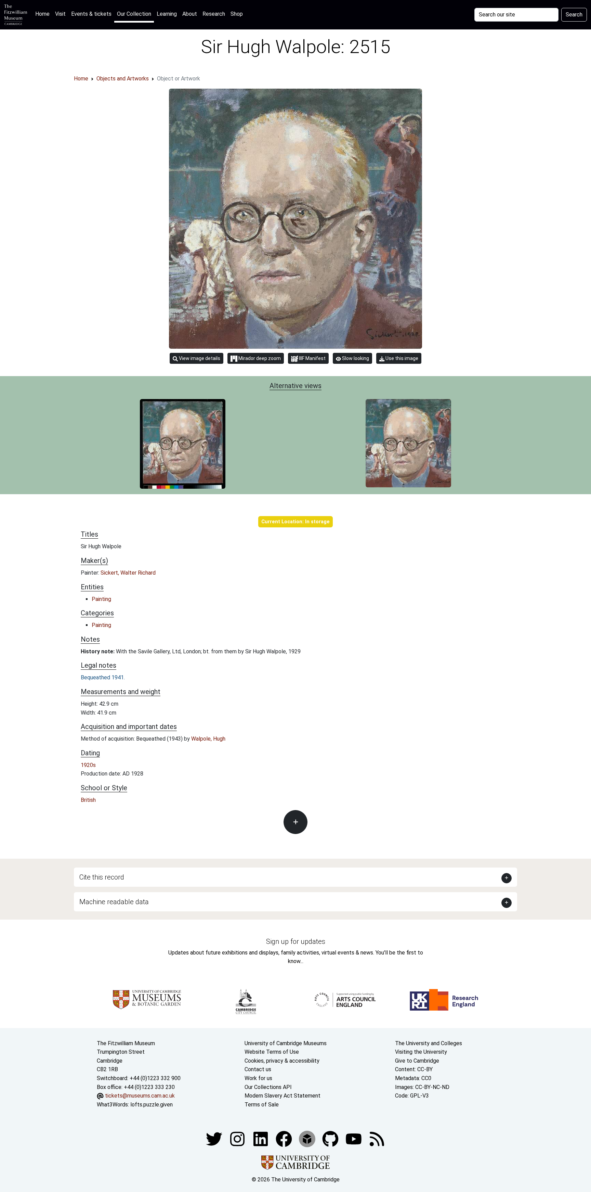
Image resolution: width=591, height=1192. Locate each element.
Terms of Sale (262, 1104)
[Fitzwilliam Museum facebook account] (261, 1139)
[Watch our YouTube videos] (354, 1139)
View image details (199, 358)
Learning (167, 14)
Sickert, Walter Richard (128, 572)
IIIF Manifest (312, 358)
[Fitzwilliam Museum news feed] (377, 1139)
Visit (60, 14)
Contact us (258, 1069)
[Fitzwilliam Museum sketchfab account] (307, 1139)
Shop (237, 14)
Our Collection (134, 14)
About (189, 14)
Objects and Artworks (122, 78)
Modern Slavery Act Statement (282, 1095)
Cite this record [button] (101, 877)
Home (43, 13)
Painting (101, 599)
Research (213, 14)
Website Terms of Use (272, 1052)
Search (574, 14)
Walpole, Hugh (208, 738)
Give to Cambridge (417, 1061)
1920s (88, 765)
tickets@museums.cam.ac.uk (140, 1095)
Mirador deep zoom (259, 358)
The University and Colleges (428, 1043)
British (88, 800)
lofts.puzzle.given (151, 1104)
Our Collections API (268, 1087)
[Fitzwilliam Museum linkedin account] (284, 1139)
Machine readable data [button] (114, 902)
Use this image (401, 358)
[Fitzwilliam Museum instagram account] (238, 1139)
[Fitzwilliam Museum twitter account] (214, 1139)
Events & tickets (91, 14)
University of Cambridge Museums (286, 1043)
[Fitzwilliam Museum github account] (331, 1139)
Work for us (258, 1078)
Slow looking (355, 358)
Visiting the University (421, 1052)
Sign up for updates (295, 941)
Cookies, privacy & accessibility (282, 1061)
